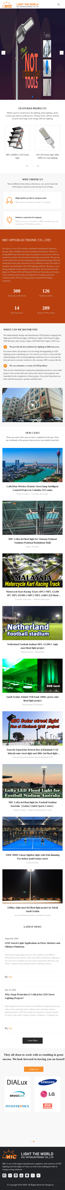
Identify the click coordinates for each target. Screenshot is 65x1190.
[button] (3, 53)
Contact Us (33, 1069)
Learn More (33, 1040)
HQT (56, 1185)
